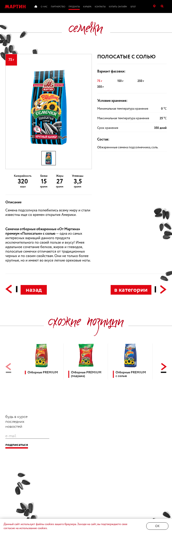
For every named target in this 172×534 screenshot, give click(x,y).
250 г (141, 81)
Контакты (100, 6)
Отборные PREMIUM (43, 372)
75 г (99, 81)
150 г (120, 81)
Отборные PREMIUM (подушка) (86, 374)
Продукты (74, 6)
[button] (164, 368)
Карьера (87, 6)
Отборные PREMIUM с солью (131, 374)
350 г (100, 87)
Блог (133, 6)
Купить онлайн (118, 6)
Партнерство (58, 6)
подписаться (16, 445)
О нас (44, 6)
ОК (157, 526)
